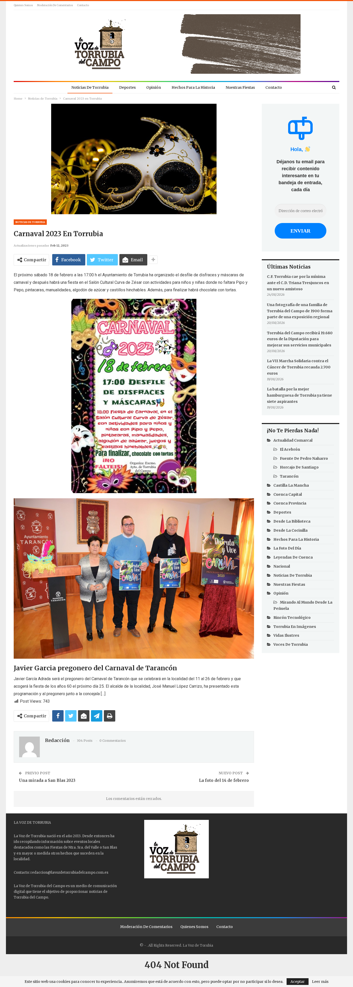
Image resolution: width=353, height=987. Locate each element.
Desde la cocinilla (290, 530)
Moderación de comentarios (55, 5)
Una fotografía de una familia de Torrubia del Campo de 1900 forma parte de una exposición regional (299, 311)
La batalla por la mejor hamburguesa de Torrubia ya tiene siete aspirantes (299, 395)
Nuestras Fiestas (240, 87)
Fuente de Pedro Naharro (304, 458)
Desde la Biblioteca (291, 521)
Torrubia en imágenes (294, 626)
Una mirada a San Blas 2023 (47, 780)
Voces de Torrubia (290, 644)
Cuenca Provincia (289, 503)
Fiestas (56, 847)
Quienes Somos (23, 5)
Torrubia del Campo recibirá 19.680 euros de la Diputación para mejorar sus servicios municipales (300, 339)
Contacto (83, 5)
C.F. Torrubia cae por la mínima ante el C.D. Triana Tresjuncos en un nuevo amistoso (298, 282)
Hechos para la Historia (193, 87)
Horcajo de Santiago (299, 467)
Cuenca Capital (287, 494)
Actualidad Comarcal (292, 440)
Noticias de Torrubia (90, 87)
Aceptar (297, 981)
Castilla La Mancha (291, 485)
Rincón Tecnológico (292, 617)
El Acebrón (290, 449)
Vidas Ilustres (286, 635)
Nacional (281, 566)
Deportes (127, 87)
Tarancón (289, 476)
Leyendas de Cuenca (293, 557)
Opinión (153, 87)
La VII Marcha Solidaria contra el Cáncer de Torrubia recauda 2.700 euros (299, 367)
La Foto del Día (287, 548)
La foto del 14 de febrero (224, 780)
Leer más (320, 981)
